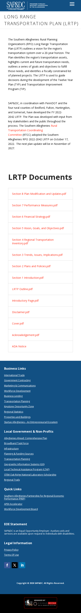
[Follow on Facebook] (7, 565)
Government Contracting (17, 380)
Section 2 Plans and (24, 266)
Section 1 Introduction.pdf (28, 277)
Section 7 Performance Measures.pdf (34, 205)
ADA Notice (19, 346)
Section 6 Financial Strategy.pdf (31, 216)
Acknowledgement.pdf (25, 335)
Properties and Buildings (17, 417)
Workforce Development (17, 391)
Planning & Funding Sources (19, 453)
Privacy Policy (11, 549)
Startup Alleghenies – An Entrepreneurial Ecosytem (31, 422)
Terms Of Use (11, 554)
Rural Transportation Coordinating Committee (32, 130)
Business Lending (13, 396)
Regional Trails (12, 479)
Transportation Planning (17, 401)
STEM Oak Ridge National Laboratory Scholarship (30, 474)
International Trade (14, 375)
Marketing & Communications (20, 385)
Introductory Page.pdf (25, 300)
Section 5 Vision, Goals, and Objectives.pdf (38, 228)
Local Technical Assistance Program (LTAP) (26, 469)
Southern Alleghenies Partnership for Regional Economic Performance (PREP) (34, 497)
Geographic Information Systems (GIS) (24, 464)
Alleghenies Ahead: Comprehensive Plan (25, 438)
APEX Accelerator (13, 504)
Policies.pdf (43, 266)
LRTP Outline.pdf (22, 289)
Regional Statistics (13, 411)
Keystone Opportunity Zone (19, 406)
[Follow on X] (15, 565)
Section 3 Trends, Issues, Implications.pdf (37, 255)
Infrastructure (11, 448)
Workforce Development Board (21, 509)
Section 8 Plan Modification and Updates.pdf (39, 194)
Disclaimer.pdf (20, 312)
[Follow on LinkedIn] (22, 565)
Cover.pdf (18, 323)
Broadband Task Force (16, 443)
